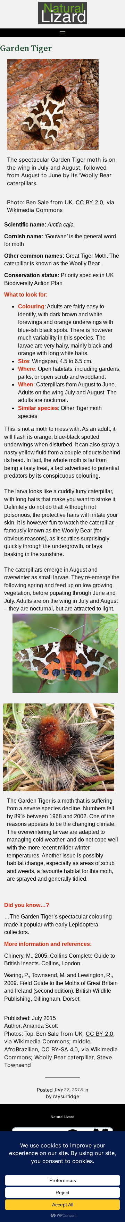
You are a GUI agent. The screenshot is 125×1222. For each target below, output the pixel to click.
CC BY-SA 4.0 (59, 1049)
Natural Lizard (62, 1116)
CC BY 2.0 (89, 202)
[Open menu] (62, 32)
